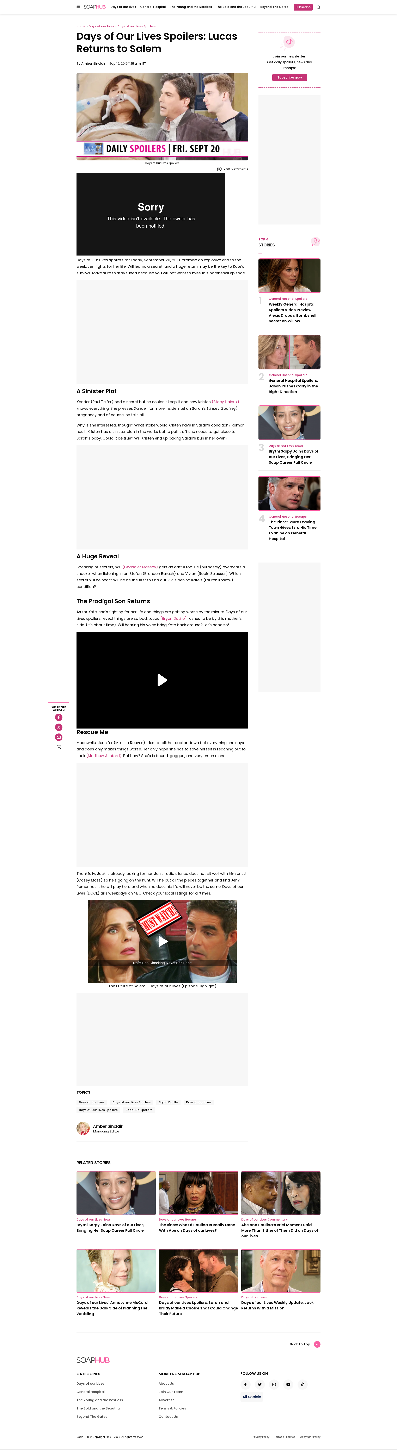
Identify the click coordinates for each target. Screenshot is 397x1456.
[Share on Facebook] (58, 717)
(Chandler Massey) (140, 567)
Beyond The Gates (274, 7)
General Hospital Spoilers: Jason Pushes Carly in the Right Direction (293, 386)
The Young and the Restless (191, 7)
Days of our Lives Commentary (264, 1219)
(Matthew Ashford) (104, 755)
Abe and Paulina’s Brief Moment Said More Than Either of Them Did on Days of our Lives (279, 1230)
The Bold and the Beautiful (236, 7)
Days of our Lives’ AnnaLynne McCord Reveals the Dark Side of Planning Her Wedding (112, 1308)
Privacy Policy (261, 1437)
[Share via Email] (58, 737)
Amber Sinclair (93, 63)
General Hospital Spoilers (288, 299)
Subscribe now (289, 77)
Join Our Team (171, 1391)
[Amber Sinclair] (85, 1128)
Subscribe (303, 7)
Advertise (167, 1400)
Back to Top (300, 1344)
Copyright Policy (310, 1437)
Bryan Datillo (168, 1102)
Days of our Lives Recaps (178, 1219)
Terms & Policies (172, 1408)
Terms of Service (284, 1437)
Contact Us (168, 1416)
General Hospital (153, 7)
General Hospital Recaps (288, 517)
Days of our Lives (123, 7)
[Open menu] (78, 6)
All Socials (252, 1396)
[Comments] (58, 747)
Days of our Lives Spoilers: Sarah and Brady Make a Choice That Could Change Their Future (198, 1308)
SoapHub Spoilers (139, 1110)
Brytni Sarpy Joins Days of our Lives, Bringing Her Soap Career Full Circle (293, 457)
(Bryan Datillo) (173, 618)
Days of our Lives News (286, 446)
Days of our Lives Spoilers (131, 1102)
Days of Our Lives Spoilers (98, 1110)
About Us (166, 1383)
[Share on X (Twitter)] (58, 727)
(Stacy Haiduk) (225, 401)
